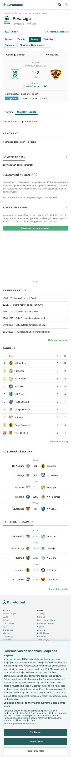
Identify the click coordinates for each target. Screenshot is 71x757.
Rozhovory (41, 636)
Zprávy (8, 39)
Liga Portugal (8, 636)
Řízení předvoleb (35, 751)
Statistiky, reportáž (26, 112)
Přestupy (9, 45)
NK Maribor (52, 54)
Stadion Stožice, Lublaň (35, 86)
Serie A (6, 620)
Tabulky (21, 39)
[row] (35, 363)
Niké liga (6, 633)
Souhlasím (35, 732)
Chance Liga (8, 630)
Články (40, 610)
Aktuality (40, 614)
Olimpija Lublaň (15, 54)
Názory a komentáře (45, 623)
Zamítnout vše (35, 742)
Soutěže (7, 13)
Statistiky (48, 39)
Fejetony (40, 627)
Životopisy (41, 630)
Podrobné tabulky (59, 441)
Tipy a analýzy (43, 640)
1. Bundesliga (8, 623)
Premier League (9, 614)
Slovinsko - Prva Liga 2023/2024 (27, 13)
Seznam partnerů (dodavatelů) (20, 723)
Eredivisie (7, 640)
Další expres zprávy (58, 340)
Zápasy (46, 13)
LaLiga (5, 617)
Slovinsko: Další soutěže (32, 45)
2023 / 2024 (10, 32)
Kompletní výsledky (58, 589)
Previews (41, 617)
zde (55, 221)
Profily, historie (43, 633)
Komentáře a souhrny (46, 620)
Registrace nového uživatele (35, 228)
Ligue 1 (5, 627)
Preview (9, 112)
